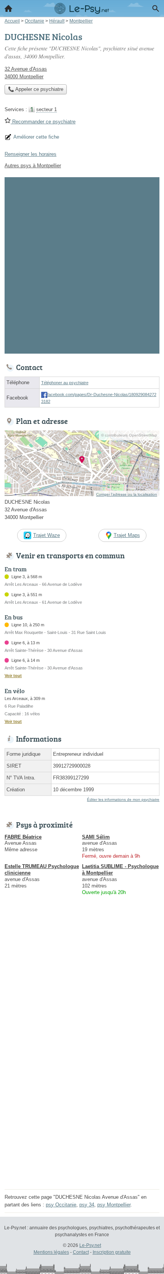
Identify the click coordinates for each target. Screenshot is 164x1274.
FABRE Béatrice (23, 837)
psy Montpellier (113, 1205)
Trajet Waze (46, 535)
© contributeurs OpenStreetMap (129, 435)
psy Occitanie (61, 1205)
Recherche (155, 8)
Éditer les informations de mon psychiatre (123, 799)
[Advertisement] (82, 264)
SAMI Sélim (96, 837)
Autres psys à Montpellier (33, 165)
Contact (81, 1252)
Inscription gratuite (112, 1252)
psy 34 (86, 1205)
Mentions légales (51, 1252)
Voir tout (13, 675)
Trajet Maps (127, 535)
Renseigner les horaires (30, 154)
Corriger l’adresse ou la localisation (126, 494)
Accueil (8, 8)
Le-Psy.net (90, 1245)
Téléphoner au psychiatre (64, 382)
